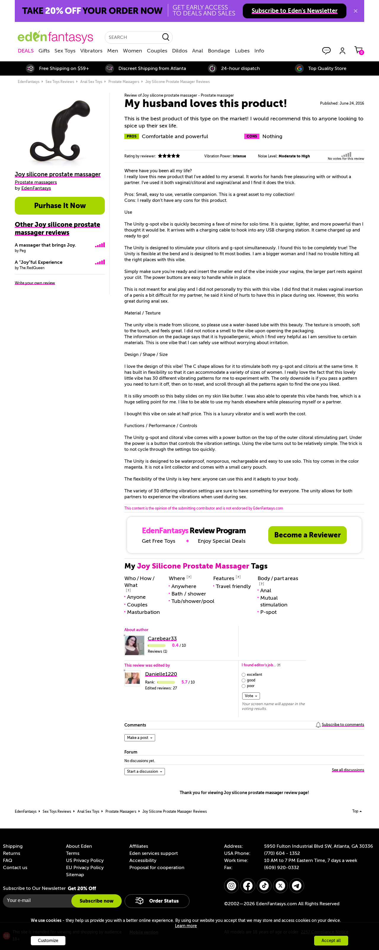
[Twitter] (280, 885)
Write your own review (35, 283)
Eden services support (153, 853)
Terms (72, 853)
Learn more (186, 926)
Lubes (242, 51)
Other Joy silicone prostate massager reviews (57, 228)
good (251, 680)
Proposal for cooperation (156, 867)
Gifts (44, 51)
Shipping (13, 846)
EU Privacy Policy (85, 867)
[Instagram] (231, 885)
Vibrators (91, 51)
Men (112, 51)
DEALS (26, 51)
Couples (157, 51)
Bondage (219, 51)
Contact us (15, 867)
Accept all (331, 940)
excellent (254, 675)
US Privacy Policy (85, 860)
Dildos (179, 51)
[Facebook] (247, 885)
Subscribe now (96, 901)
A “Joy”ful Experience (38, 262)
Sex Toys (65, 51)
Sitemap (75, 874)
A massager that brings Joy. (45, 245)
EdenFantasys (28, 82)
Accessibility (142, 860)
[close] (356, 11)
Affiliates (138, 846)
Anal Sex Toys (91, 82)
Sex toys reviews (60, 82)
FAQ (7, 860)
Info (259, 51)
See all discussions (348, 770)
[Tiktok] (264, 885)
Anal (197, 51)
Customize (48, 940)
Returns (11, 853)
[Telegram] (296, 885)
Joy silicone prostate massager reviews (177, 82)
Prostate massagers (123, 82)
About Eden (79, 846)
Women (132, 51)
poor (251, 686)
